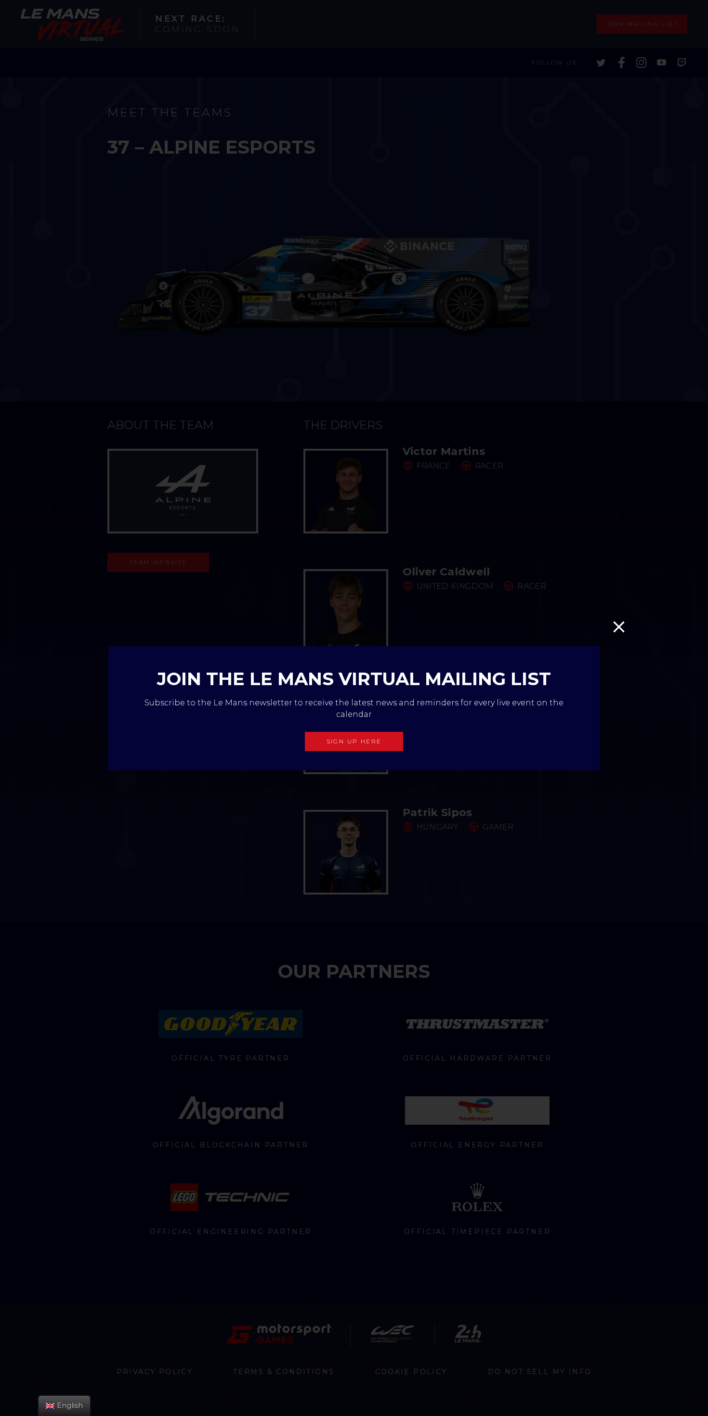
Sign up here (354, 740)
